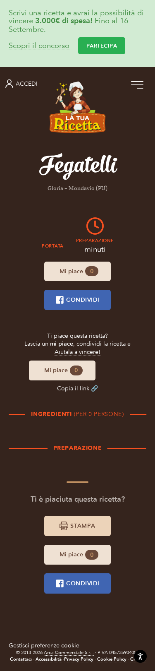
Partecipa (101, 45)
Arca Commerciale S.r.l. (69, 652)
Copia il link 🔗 (77, 388)
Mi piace (76, 271)
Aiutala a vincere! (77, 352)
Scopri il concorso (39, 45)
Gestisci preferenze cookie (44, 645)
